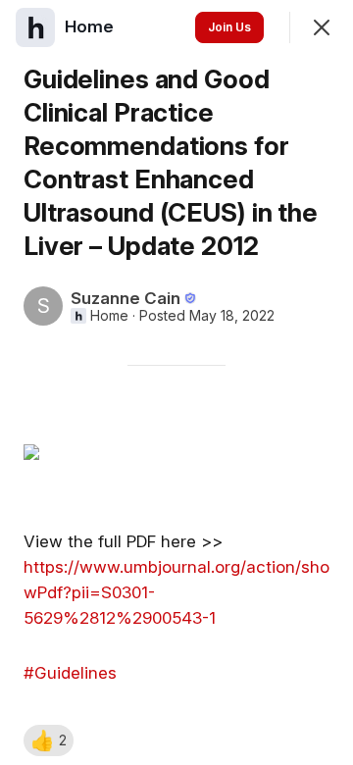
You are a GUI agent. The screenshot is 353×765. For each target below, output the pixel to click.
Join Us (229, 27)
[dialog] (176, 382)
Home (109, 316)
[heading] (91, 26)
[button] (49, 740)
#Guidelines (70, 673)
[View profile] (35, 27)
